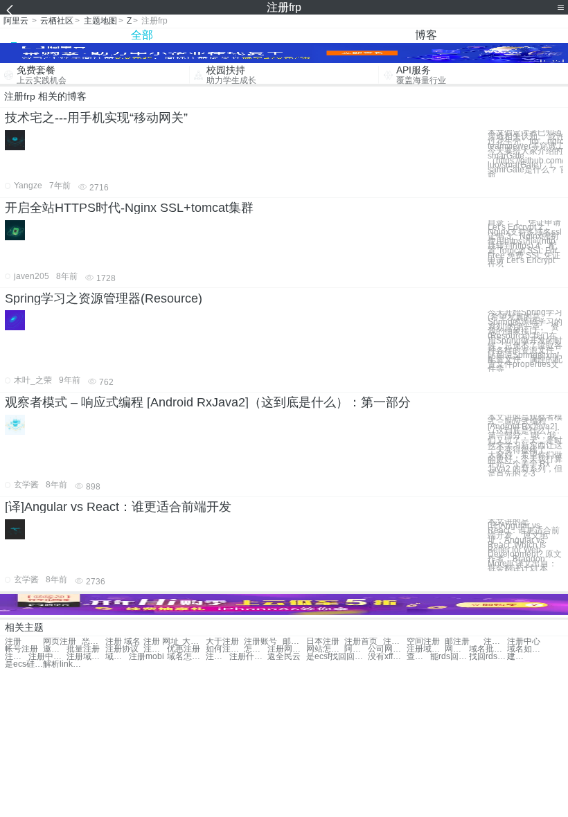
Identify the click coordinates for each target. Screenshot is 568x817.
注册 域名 (123, 641)
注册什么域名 (248, 657)
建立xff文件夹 (519, 657)
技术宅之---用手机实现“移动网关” (96, 118)
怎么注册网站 (255, 649)
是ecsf (318, 657)
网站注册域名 (456, 649)
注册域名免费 (426, 649)
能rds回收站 (449, 657)
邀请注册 (54, 649)
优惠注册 (183, 649)
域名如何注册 (526, 649)
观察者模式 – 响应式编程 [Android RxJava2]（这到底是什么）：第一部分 (208, 402)
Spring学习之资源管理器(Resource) (103, 298)
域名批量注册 (488, 649)
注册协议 (122, 649)
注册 (13, 641)
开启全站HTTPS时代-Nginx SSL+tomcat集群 (129, 208)
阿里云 (15, 21)
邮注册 (457, 641)
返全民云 (284, 657)
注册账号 (260, 641)
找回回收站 (349, 657)
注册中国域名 (47, 657)
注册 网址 (161, 641)
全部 (142, 35)
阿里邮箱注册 (356, 649)
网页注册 (59, 641)
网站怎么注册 (325, 649)
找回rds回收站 (488, 657)
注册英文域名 (16, 657)
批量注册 (83, 649)
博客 (426, 35)
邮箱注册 (294, 641)
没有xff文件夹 (387, 657)
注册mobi (146, 657)
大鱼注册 (194, 641)
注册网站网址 (286, 649)
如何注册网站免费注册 (225, 649)
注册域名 (395, 641)
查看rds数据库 (418, 657)
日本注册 (322, 641)
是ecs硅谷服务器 (24, 664)
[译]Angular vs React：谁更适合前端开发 (118, 507)
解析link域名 (62, 664)
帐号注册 (21, 649)
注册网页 (495, 641)
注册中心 (523, 641)
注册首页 (361, 641)
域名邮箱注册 (117, 657)
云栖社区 (56, 21)
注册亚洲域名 (217, 657)
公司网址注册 (387, 649)
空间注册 (423, 641)
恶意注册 (93, 641)
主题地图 (100, 21)
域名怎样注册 (186, 657)
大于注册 (222, 641)
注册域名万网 (85, 657)
